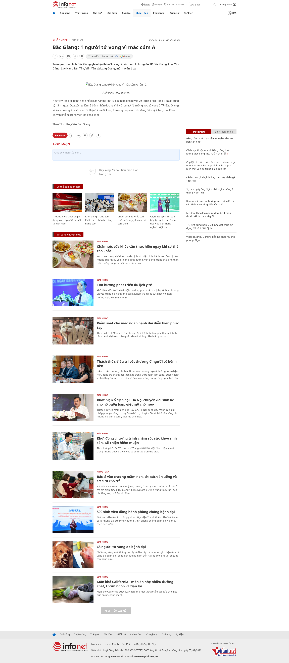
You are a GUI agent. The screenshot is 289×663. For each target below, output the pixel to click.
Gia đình (112, 13)
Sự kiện (188, 13)
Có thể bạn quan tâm (68, 186)
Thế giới (97, 13)
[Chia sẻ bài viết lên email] (68, 56)
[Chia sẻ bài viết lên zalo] (61, 56)
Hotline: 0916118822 (177, 4)
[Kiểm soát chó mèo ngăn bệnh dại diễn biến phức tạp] (73, 330)
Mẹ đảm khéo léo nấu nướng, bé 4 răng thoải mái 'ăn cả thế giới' (208, 214)
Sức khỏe (77, 40)
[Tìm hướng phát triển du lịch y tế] (73, 292)
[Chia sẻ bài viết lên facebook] (55, 56)
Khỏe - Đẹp (60, 40)
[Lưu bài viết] (81, 56)
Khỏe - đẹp (142, 13)
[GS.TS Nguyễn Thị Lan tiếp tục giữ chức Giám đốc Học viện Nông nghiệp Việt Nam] (164, 202)
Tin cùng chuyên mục (69, 234)
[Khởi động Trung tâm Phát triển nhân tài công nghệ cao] (99, 202)
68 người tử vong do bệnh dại (121, 546)
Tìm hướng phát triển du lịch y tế (124, 285)
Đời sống (65, 13)
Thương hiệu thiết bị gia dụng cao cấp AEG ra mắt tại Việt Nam (67, 220)
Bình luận (60, 135)
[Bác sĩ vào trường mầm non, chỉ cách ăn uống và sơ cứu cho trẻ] (73, 484)
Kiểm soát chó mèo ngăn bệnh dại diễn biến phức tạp (138, 325)
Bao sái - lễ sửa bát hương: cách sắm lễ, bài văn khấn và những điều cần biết (210, 203)
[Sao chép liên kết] (75, 56)
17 (228, 153)
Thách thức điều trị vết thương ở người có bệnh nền (137, 363)
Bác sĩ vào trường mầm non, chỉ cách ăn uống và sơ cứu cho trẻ (137, 478)
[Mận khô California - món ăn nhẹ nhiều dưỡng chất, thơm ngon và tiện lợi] (73, 589)
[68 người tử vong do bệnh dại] (73, 554)
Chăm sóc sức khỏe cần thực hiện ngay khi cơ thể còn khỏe (132, 220)
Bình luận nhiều (224, 131)
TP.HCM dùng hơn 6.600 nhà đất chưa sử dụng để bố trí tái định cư (209, 226)
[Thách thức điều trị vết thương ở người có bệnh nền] (73, 369)
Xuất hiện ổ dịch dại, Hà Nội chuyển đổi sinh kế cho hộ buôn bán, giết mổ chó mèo (135, 402)
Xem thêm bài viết (116, 610)
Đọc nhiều (199, 131)
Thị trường (81, 13)
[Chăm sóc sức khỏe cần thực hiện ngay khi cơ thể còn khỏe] (132, 202)
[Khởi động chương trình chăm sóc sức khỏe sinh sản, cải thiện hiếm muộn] (73, 446)
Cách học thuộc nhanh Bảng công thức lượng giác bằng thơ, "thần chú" (208, 152)
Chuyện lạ (158, 13)
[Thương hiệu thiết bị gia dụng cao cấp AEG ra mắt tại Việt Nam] (67, 202)
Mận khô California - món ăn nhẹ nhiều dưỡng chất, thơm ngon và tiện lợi (135, 583)
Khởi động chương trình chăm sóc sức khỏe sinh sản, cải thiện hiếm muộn (137, 440)
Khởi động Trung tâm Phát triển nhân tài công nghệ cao (98, 220)
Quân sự (174, 13)
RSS (234, 13)
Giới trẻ (126, 13)
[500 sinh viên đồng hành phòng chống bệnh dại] (73, 519)
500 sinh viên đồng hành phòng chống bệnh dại (136, 512)
